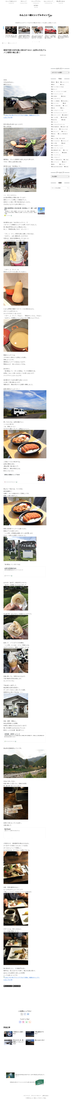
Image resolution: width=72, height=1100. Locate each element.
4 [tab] (39, 41)
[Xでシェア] (21, 1014)
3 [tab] (37, 41)
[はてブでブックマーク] (28, 1014)
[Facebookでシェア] (25, 1014)
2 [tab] (35, 41)
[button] (68, 188)
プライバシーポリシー (36, 1095)
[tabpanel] (9, 33)
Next (70, 33)
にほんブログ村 (8, 117)
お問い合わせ (45, 1095)
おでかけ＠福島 (17, 985)
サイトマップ (27, 1095)
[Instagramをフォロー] (20, 1022)
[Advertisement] (25, 67)
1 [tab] (33, 41)
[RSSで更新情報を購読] (29, 1022)
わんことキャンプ (8, 985)
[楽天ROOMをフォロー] (23, 1022)
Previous (2, 33)
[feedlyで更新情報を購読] (26, 1022)
